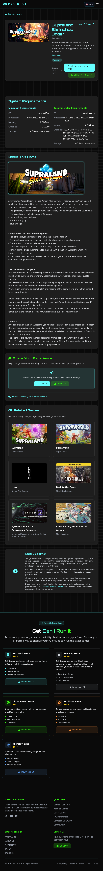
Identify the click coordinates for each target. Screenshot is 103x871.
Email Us (64, 845)
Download (26, 681)
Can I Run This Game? (81, 75)
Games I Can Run (62, 804)
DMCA (8, 848)
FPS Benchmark (61, 816)
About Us (9, 840)
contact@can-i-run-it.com (53, 586)
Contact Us (10, 844)
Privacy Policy (61, 863)
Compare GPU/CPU (63, 820)
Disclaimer (10, 852)
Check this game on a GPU (77, 67)
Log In (43, 383)
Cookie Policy (92, 863)
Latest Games (60, 812)
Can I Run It (17, 863)
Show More (56, 55)
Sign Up (62, 383)
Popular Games (61, 808)
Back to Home (15, 14)
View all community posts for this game (28, 396)
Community (59, 824)
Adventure (56, 60)
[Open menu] (97, 4)
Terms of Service (77, 863)
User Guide (10, 836)
